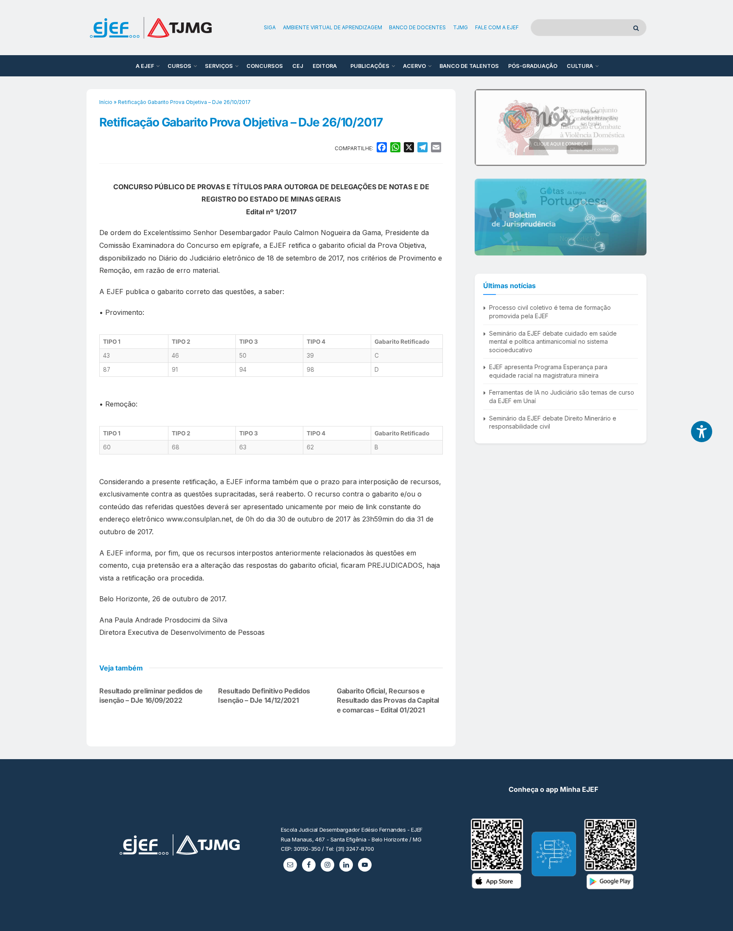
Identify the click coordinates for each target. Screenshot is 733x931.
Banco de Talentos (469, 66)
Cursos (179, 66)
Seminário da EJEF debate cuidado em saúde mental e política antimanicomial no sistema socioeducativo (553, 341)
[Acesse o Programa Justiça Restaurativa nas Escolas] (560, 127)
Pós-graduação (532, 66)
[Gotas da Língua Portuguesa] (560, 217)
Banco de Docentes (417, 27)
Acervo (414, 66)
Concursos (264, 66)
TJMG (460, 27)
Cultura (580, 66)
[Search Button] (637, 27)
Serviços (219, 66)
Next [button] (636, 127)
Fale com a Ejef (497, 27)
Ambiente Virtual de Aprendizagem (332, 27)
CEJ (297, 66)
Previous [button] (484, 127)
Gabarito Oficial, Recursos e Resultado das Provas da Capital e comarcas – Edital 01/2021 (388, 700)
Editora (325, 66)
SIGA (270, 27)
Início (105, 102)
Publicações (369, 66)
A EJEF (145, 66)
